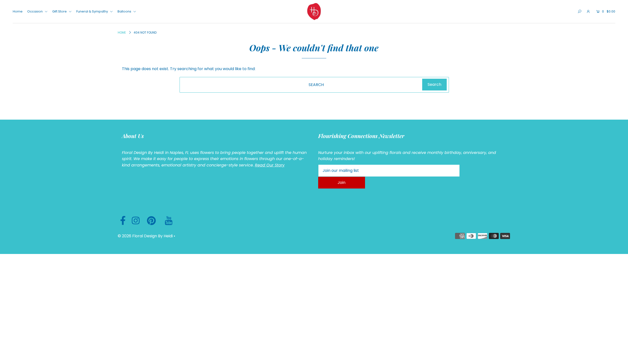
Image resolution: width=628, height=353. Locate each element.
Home (18, 11)
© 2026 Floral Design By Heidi (145, 236)
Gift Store (59, 11)
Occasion (35, 11)
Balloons (125, 11)
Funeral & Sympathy (92, 11)
